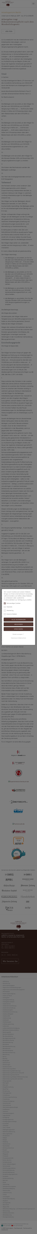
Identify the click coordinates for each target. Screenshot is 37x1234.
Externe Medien (12, 614)
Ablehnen (18, 624)
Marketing (10, 610)
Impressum (14, 638)
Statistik (9, 607)
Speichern (18, 629)
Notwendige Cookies (13, 603)
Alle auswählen (19, 619)
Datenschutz (22, 638)
